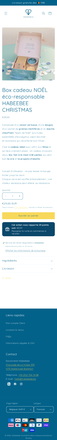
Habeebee (16, 435)
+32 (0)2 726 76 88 (29, 375)
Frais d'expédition (21, 207)
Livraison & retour (15, 330)
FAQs (8, 336)
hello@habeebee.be (25, 379)
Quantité (6, 190)
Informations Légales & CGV (20, 343)
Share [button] (8, 278)
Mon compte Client (15, 323)
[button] (6, 13)
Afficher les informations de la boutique (25, 250)
